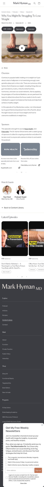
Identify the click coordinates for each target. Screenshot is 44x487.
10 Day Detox (6, 407)
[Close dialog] (42, 425)
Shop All (5, 374)
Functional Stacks (8, 378)
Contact (5, 324)
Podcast (5, 306)
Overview (31, 29)
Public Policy (6, 354)
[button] (4, 3)
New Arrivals (6, 392)
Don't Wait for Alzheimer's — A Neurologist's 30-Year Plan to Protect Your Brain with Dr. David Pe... (13, 266)
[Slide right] (26, 172)
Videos (22, 12)
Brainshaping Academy (9, 412)
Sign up (38, 470)
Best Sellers (6, 388)
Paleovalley (5, 132)
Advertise (5, 358)
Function (5, 344)
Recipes (5, 315)
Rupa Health (29, 129)
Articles (4, 310)
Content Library (6, 12)
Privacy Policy (23, 483)
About (4, 340)
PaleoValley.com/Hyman (29, 165)
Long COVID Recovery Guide (11, 421)
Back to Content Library (14, 207)
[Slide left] (17, 172)
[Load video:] (22, 48)
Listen (9, 29)
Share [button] (6, 68)
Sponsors (19, 29)
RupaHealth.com (6, 168)
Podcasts (15, 12)
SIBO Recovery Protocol (10, 417)
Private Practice (7, 349)
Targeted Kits (6, 383)
